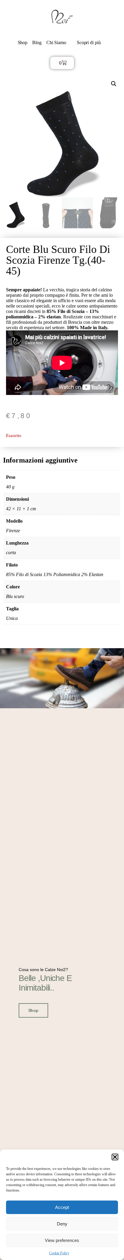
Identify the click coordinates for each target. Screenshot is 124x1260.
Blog (37, 42)
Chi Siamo (56, 42)
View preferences (62, 1240)
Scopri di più (89, 42)
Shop (23, 42)
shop (33, 1010)
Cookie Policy (59, 1253)
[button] (115, 1157)
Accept (62, 1207)
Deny (62, 1223)
